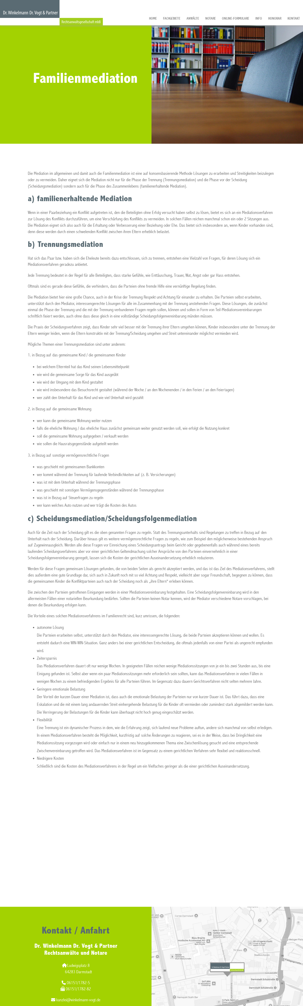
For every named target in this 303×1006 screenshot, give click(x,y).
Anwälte (193, 18)
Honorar (274, 18)
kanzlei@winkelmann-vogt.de (78, 999)
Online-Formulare (235, 18)
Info (258, 18)
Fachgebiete (171, 18)
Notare (210, 18)
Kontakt (294, 18)
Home (153, 18)
